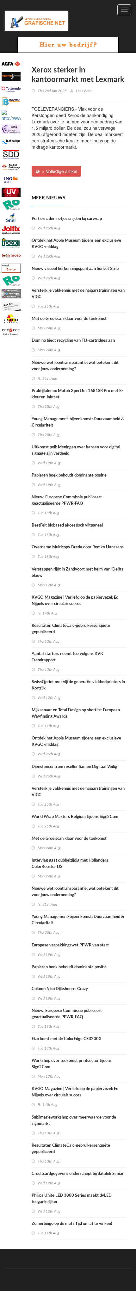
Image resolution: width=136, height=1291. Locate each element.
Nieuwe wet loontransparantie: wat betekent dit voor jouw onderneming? (75, 366)
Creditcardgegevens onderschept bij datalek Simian (78, 1174)
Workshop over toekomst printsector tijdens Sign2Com (72, 1064)
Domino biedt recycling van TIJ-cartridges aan (73, 341)
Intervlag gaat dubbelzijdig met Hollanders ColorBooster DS (70, 863)
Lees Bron (83, 91)
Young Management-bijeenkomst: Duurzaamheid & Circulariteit (78, 422)
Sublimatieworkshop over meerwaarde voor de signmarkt (74, 1120)
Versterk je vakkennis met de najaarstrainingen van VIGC (78, 294)
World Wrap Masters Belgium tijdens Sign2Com (75, 817)
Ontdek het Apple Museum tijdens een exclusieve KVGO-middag (76, 244)
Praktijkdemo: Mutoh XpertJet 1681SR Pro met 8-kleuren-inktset (77, 394)
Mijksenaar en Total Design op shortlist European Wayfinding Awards (76, 713)
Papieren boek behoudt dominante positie (69, 475)
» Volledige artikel (58, 171)
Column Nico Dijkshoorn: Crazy (60, 989)
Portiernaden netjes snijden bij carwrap (67, 219)
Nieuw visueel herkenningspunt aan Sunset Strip (75, 269)
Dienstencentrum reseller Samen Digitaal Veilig (74, 767)
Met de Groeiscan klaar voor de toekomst (69, 319)
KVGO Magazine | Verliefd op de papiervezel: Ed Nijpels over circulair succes (75, 601)
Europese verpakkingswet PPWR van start (70, 945)
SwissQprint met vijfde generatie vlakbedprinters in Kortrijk (78, 685)
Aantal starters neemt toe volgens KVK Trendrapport (67, 657)
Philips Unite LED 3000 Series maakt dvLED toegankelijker (72, 1199)
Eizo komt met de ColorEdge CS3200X (67, 1039)
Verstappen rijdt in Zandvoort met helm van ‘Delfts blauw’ (77, 572)
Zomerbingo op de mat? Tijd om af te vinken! (72, 1224)
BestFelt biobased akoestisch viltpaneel (67, 525)
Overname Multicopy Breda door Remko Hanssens (78, 547)
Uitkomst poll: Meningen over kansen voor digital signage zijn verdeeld (76, 450)
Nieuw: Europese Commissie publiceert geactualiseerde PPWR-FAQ (67, 500)
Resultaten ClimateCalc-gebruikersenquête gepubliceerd (71, 629)
